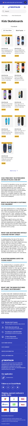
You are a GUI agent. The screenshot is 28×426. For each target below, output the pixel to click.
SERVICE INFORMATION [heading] (7, 359)
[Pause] (25, 2)
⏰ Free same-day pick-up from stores (12, 2)
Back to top (13, 170)
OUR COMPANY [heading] (5, 355)
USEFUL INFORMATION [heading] (7, 364)
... (9, 15)
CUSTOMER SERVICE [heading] (6, 351)
